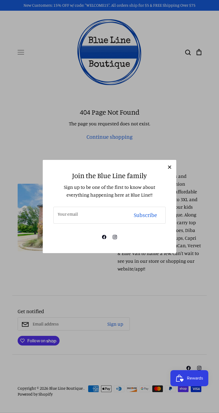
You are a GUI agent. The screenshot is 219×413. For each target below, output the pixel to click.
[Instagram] (115, 237)
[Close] (169, 166)
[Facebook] (104, 237)
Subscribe (145, 215)
